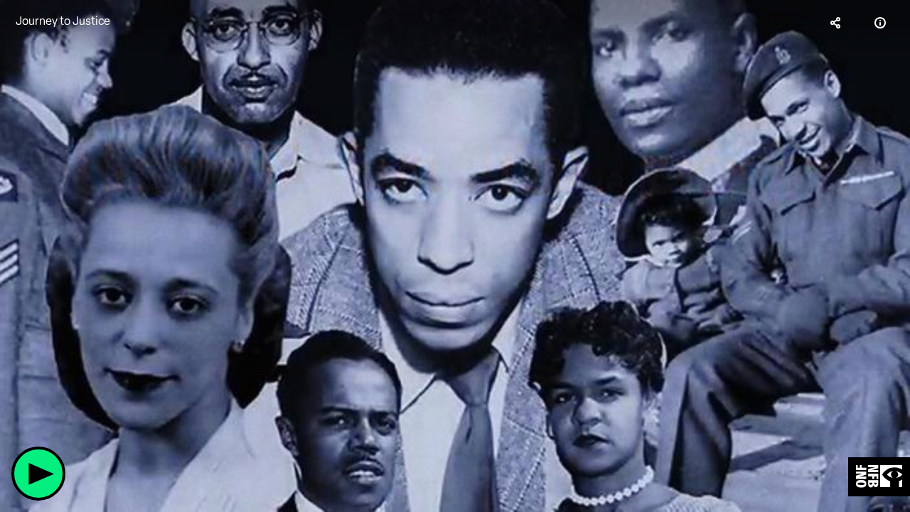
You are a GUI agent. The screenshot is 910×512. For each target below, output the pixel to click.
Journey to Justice (63, 21)
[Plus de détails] (880, 23)
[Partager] (836, 23)
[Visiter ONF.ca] (879, 476)
